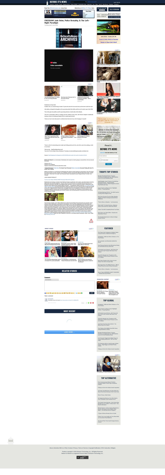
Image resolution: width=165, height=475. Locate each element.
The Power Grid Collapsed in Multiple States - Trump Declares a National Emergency (108, 233)
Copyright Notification (94, 448)
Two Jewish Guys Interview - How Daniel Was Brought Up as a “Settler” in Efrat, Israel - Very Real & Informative (108, 403)
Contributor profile (56, 16)
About (51, 448)
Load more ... (69, 332)
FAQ (66, 448)
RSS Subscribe (105, 448)
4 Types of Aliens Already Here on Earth (107, 413)
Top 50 (100, 4)
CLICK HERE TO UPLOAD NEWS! (114, 17)
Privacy (75, 448)
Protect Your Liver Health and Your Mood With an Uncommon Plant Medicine (108, 417)
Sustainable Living (82, 4)
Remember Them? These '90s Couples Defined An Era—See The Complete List (68, 244)
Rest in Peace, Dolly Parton (104, 395)
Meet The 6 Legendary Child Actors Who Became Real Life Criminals (52, 137)
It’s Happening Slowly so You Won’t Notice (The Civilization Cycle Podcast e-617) (107, 399)
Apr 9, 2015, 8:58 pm (52, 302)
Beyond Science (66, 4)
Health (60, 4)
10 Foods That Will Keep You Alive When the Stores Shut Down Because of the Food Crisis (108, 391)
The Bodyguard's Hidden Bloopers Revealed (83, 137)
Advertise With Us (59, 448)
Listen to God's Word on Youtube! (108, 39)
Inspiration (89, 4)
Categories (116, 4)
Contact (70, 448)
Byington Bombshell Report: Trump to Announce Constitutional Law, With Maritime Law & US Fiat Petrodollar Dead (108, 177)
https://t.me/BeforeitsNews (103, 136)
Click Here (56, 168)
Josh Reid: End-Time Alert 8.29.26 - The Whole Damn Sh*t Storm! (107, 324)
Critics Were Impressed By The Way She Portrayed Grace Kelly (52, 244)
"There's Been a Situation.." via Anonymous (108, 202)
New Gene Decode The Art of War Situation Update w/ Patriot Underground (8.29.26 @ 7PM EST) (108, 197)
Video (96, 4)
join (51, 163)
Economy (56, 4)
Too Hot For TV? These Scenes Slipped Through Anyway (102, 292)
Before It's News (58, 1)
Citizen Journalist (75, 168)
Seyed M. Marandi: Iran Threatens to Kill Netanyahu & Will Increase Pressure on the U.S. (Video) (108, 256)
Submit (108, 164)
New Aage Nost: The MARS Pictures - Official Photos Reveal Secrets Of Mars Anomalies (108, 265)
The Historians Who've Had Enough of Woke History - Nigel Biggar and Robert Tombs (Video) (108, 344)
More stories (63, 16)
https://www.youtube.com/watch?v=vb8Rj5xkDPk (69, 300)
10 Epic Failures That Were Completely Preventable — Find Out (68, 137)
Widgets (113, 448)
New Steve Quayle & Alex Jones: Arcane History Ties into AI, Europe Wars (107, 261)
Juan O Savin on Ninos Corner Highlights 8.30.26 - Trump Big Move (107, 188)
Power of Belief (74, 4)
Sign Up (118, 2)
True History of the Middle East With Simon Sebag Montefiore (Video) (107, 329)
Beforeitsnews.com (55, 8)
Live (93, 4)
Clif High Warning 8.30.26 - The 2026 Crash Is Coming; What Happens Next (108, 193)
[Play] (108, 27)
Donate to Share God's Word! (109, 42)
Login (115, 2)
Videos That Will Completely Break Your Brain (108, 209)
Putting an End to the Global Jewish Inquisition (108, 349)
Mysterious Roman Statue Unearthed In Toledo (107, 81)
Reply (83, 302)
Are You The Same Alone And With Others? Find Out (85, 244)
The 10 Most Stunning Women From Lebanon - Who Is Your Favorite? (108, 97)
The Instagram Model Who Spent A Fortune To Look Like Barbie (53, 260)
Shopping (111, 4)
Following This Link (50, 214)
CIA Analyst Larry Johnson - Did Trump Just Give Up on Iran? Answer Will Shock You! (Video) (108, 250)
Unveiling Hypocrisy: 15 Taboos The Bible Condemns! (107, 113)
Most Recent (105, 4)
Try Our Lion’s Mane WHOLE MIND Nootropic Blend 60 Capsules (59, 179)
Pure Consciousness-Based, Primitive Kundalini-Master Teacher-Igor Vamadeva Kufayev (107, 383)
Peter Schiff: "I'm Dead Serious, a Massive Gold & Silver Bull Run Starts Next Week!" (107, 206)
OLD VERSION (114, 9)
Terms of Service (83, 448)
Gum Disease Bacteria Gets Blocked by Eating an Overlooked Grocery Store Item (108, 246)
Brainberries (47, 140)
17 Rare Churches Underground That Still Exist (107, 65)
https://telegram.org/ (115, 132)
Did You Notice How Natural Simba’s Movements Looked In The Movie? (85, 260)
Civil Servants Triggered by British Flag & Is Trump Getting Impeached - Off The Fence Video (108, 339)
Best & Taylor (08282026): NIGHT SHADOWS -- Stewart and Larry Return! (108, 273)
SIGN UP (102, 152)
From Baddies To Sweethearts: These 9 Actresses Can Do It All (69, 260)
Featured (52, 4)
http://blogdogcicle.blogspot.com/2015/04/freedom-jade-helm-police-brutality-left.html (67, 155)
